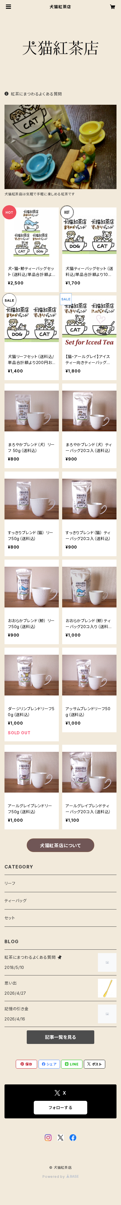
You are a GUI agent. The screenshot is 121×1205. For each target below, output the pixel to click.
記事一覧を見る (60, 1037)
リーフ (10, 883)
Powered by (54, 1176)
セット (10, 917)
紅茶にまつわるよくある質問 (36, 93)
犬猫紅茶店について (60, 845)
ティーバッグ (16, 900)
